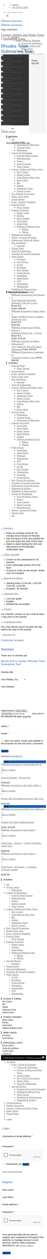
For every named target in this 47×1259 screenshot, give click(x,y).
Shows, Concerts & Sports (24, 237)
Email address (10, 1204)
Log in (26, 1164)
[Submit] (7, 15)
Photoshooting (23, 158)
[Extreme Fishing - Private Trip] (21, 764)
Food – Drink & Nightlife (28, 40)
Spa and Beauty (18, 243)
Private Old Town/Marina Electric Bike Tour (22, 798)
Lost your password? (12, 1171)
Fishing (20, 215)
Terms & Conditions (10, 1048)
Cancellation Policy (12, 622)
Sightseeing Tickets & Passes (25, 240)
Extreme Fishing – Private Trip (15, 777)
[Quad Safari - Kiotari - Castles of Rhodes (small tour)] (18, 830)
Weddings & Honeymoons (24, 289)
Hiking (25, 232)
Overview (8, 528)
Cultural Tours (23, 147)
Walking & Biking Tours (28, 226)
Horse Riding (23, 218)
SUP (19, 281)
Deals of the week (20, 196)
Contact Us (6, 1053)
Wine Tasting (23, 207)
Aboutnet (38, 1058)
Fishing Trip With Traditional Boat (17, 822)
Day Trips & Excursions (32, 54)
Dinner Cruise (23, 174)
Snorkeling (22, 275)
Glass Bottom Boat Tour (28, 177)
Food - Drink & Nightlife (23, 202)
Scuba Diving (23, 273)
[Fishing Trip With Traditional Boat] (23, 809)
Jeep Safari (22, 221)
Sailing (20, 185)
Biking (25, 229)
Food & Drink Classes (27, 155)
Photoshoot (22, 150)
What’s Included (11, 554)
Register (6, 1253)
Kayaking (21, 267)
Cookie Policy (8, 1051)
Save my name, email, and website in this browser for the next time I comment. (22, 742)
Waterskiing (22, 284)
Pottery (20, 161)
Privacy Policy (8, 1045)
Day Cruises (22, 172)
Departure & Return (13, 578)
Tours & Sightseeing (21, 251)
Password (8, 1146)
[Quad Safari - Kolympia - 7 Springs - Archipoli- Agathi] (18, 853)
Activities (10, 1062)
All (12, 139)
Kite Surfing (22, 270)
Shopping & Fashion (21, 234)
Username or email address (17, 1136)
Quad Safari (22, 224)
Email (4, 733)
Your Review (7, 686)
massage (21, 245)
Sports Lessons (24, 164)
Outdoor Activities (20, 210)
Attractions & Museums (28, 144)
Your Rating (7, 679)
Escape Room (18, 199)
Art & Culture (18, 142)
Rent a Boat (22, 180)
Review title (7, 672)
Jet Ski (20, 264)
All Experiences (13, 1103)
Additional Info (10, 593)
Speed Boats (22, 278)
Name (5, 726)
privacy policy (26, 1245)
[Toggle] (2, 555)
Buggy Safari (23, 213)
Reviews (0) (9, 634)
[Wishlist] (2, 129)
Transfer (7, 609)
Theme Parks (17, 248)
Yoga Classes (23, 166)
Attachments (8, 710)
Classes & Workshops (31, 43)
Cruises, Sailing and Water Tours (30, 47)
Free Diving (22, 262)
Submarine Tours (14, 38)
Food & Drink (18, 204)
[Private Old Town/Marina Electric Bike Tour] (21, 785)
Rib (18, 183)
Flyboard (21, 259)
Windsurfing (22, 286)
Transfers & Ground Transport (25, 254)
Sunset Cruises (24, 191)
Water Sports (17, 256)
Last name (7, 1197)
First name (7, 1190)
